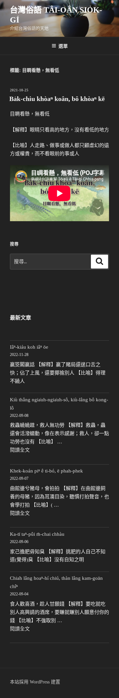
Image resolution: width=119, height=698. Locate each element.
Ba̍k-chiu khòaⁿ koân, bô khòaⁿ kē (57, 98)
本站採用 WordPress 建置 (35, 681)
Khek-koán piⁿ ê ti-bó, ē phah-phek (46, 471)
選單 (63, 45)
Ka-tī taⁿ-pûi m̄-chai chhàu (37, 534)
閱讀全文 (20, 450)
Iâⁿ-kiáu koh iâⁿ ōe (29, 347)
